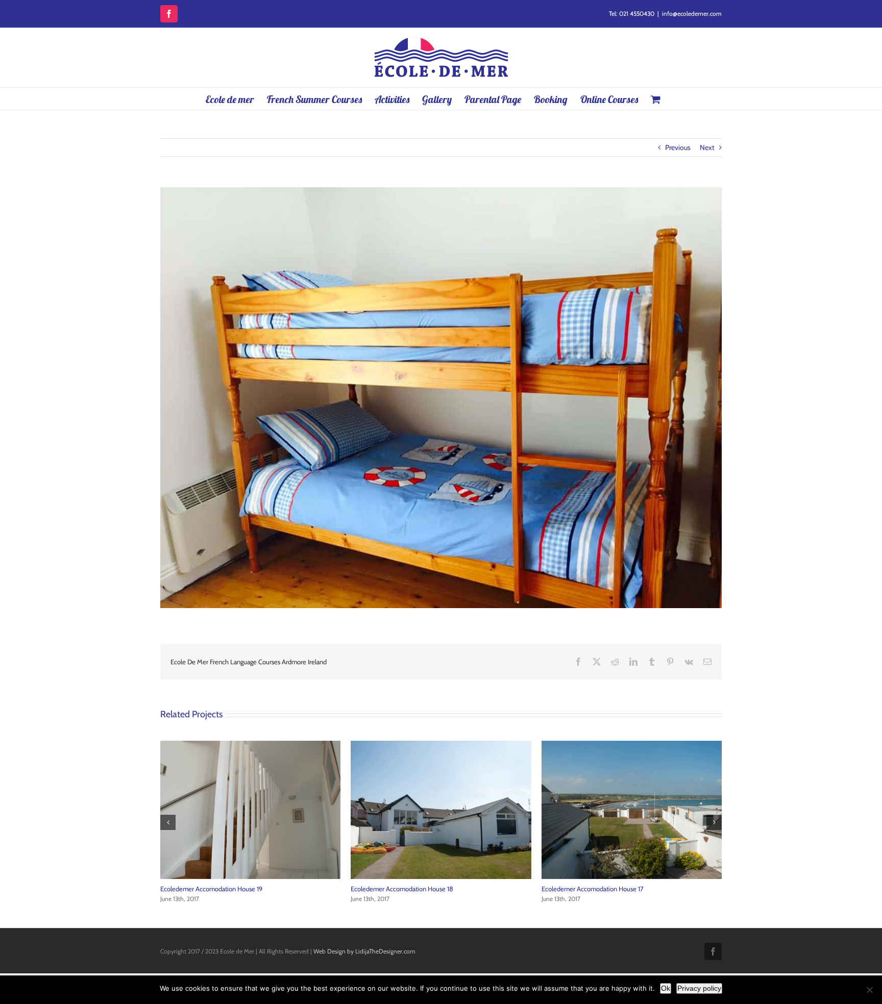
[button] (168, 822)
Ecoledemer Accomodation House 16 (212, 889)
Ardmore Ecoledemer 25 (385, 889)
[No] (869, 990)
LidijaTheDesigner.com (385, 951)
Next (707, 147)
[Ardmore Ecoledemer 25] (441, 745)
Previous (678, 147)
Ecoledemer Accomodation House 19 (593, 889)
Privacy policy (699, 988)
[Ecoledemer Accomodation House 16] (251, 745)
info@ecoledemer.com (692, 13)
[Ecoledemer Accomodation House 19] (632, 745)
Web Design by (333, 951)
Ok (665, 988)
